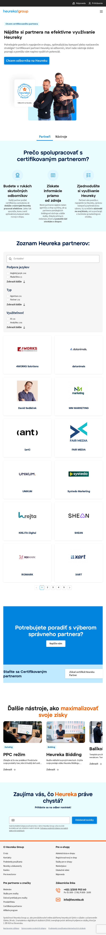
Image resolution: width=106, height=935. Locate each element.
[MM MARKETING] (79, 396)
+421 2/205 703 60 (75, 889)
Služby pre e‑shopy (64, 861)
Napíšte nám (56, 643)
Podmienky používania (12, 861)
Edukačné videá (62, 870)
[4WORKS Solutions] (27, 355)
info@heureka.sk (74, 899)
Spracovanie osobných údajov (33, 928)
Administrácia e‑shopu (65, 853)
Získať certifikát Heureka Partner (81, 673)
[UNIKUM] (27, 480)
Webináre (7, 889)
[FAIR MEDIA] (79, 438)
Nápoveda (81, 3)
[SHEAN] (79, 521)
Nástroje (61, 136)
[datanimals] (79, 355)
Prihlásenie (97, 3)
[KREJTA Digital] (27, 521)
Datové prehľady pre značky (15, 897)
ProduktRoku (9, 902)
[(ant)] (27, 438)
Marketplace (61, 866)
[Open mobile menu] (101, 11)
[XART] (79, 563)
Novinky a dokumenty (12, 866)
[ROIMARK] (27, 563)
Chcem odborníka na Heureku (26, 60)
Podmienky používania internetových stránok (67, 928)
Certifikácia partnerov (12, 906)
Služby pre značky (10, 893)
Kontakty (7, 857)
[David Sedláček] (27, 396)
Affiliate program (10, 910)
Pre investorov (9, 874)
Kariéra (6, 870)
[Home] (15, 11)
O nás (5, 853)
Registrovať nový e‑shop (66, 857)
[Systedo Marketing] (79, 480)
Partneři (44, 136)
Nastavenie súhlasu (11, 928)
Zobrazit (7, 769)
